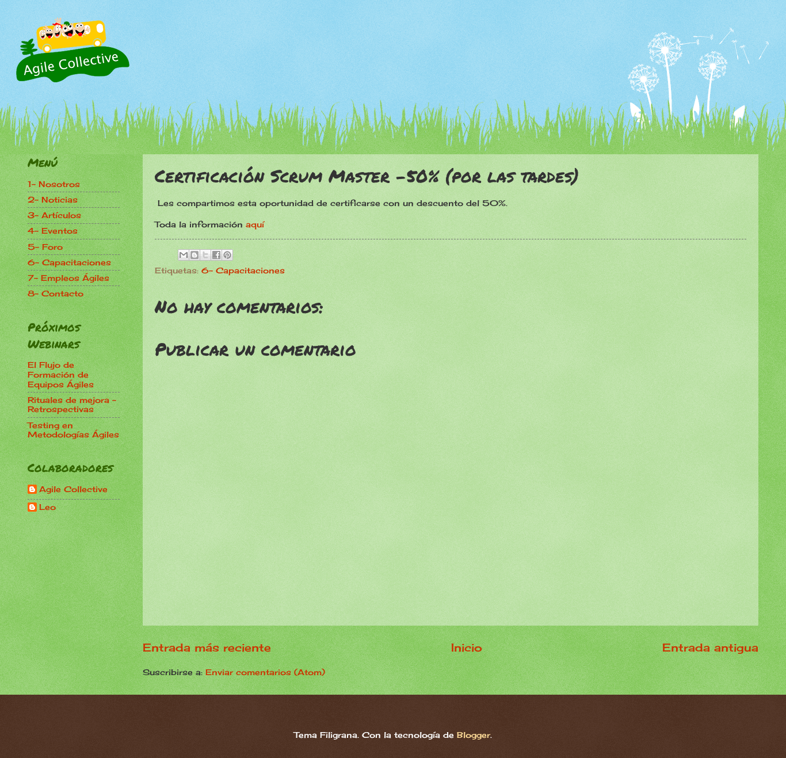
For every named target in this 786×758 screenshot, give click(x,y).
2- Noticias (53, 199)
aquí (255, 224)
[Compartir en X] (205, 255)
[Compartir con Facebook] (216, 255)
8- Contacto (55, 293)
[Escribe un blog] (194, 255)
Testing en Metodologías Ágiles (73, 430)
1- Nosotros (54, 184)
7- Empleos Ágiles (68, 278)
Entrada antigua (710, 647)
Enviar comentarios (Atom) (265, 672)
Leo (47, 507)
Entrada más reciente (207, 647)
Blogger (473, 735)
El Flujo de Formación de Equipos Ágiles (61, 374)
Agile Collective (73, 489)
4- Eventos (53, 230)
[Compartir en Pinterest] (227, 255)
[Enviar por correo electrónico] (183, 255)
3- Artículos (54, 215)
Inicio (466, 647)
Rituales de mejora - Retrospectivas (72, 404)
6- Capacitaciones (243, 270)
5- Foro (45, 247)
